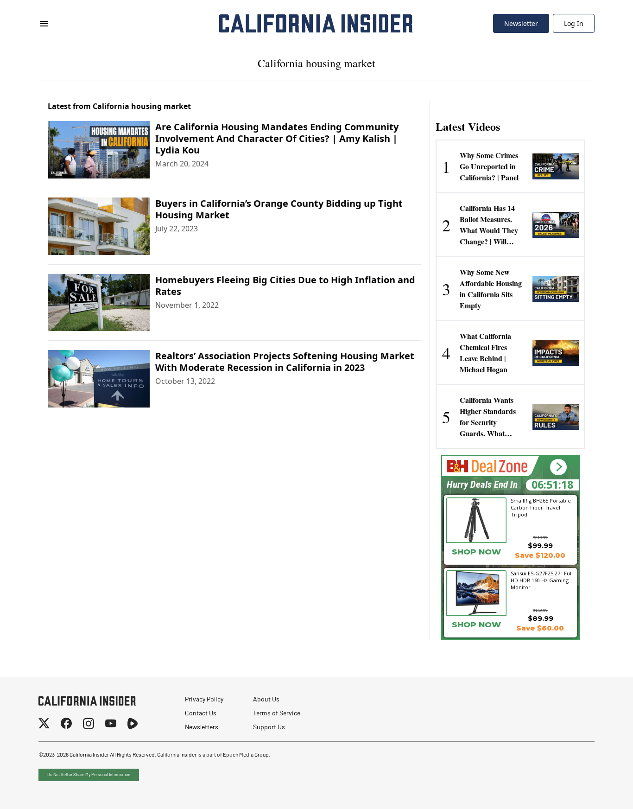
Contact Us (200, 713)
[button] (558, 467)
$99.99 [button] (540, 545)
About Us (266, 699)
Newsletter (521, 23)
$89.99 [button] (540, 618)
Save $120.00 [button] (540, 555)
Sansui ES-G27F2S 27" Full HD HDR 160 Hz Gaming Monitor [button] (542, 580)
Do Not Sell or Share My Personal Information (88, 775)
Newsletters (201, 727)
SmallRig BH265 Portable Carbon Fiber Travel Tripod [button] (541, 507)
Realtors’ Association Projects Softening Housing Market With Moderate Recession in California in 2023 (284, 361)
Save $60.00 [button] (540, 628)
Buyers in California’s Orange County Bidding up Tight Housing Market (279, 209)
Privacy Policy (204, 699)
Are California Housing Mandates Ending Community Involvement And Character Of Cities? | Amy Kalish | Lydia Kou (277, 138)
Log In (573, 23)
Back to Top (597, 790)
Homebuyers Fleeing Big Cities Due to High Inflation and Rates (285, 285)
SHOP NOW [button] (476, 551)
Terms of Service (276, 713)
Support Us (269, 727)
